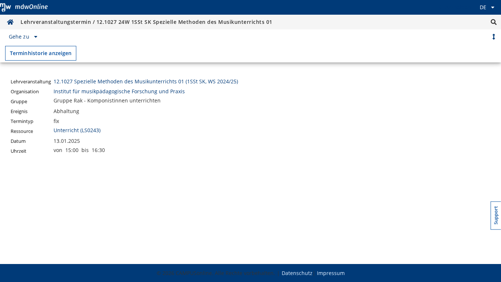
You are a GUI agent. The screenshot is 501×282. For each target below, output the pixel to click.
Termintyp (22, 121)
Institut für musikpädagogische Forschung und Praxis (119, 91)
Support (496, 215)
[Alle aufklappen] (493, 36)
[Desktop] (24, 7)
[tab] (24, 36)
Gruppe (19, 101)
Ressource (22, 131)
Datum (18, 141)
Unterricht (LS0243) (77, 130)
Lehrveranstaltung (31, 82)
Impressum (331, 273)
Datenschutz (297, 273)
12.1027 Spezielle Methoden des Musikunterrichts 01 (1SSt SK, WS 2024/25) (146, 81)
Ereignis (19, 111)
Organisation (25, 91)
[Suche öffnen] (493, 22)
